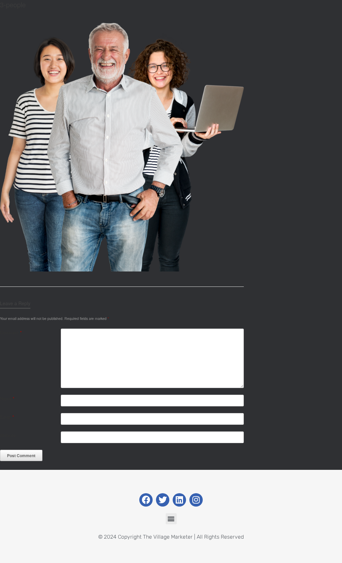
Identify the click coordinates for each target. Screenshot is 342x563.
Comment (11, 332)
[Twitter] (162, 500)
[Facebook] (146, 500)
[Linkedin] (179, 500)
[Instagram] (196, 500)
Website (8, 435)
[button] (171, 518)
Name (7, 398)
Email (7, 417)
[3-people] (122, 269)
